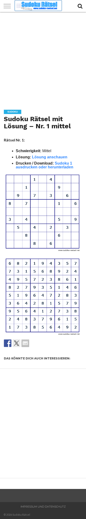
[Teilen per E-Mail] (25, 343)
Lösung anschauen (49, 157)
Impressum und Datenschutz (43, 506)
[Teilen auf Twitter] (16, 343)
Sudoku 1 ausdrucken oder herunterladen (44, 165)
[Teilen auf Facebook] (7, 343)
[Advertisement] (43, 57)
